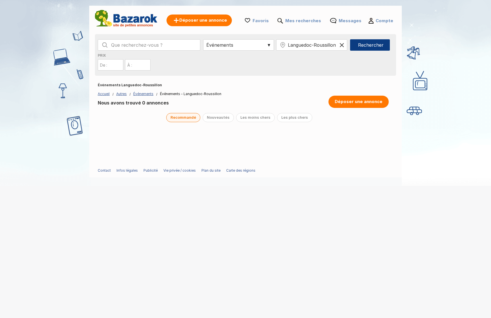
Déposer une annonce (358, 101)
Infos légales (127, 170)
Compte (384, 20)
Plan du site (210, 170)
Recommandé (183, 117)
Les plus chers (294, 117)
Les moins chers (255, 117)
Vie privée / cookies (179, 170)
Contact (104, 170)
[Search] (105, 45)
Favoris (261, 20)
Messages (350, 20)
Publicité (150, 170)
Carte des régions (240, 170)
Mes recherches (303, 20)
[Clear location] (342, 45)
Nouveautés (218, 117)
